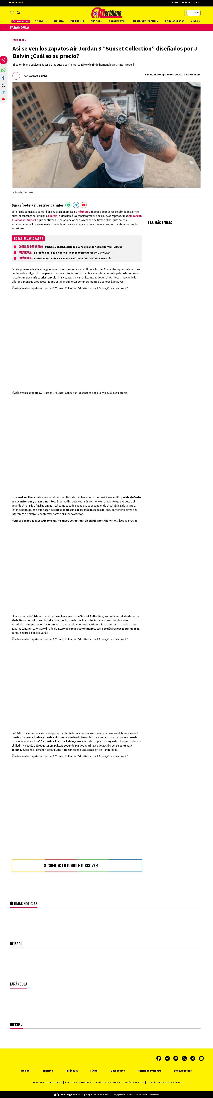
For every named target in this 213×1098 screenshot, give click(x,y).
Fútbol (94, 1070)
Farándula (19, 40)
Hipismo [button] (58, 21)
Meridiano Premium (149, 1070)
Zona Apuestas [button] (175, 21)
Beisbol (25, 1070)
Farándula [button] (77, 21)
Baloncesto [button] (117, 21)
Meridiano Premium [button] (146, 21)
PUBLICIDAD (174, 1082)
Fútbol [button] (96, 21)
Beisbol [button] (40, 21)
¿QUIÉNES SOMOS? (134, 1082)
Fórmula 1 (84, 212)
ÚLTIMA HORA (21, 21)
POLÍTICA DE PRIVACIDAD (78, 1082)
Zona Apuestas (183, 1070)
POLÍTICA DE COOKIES (108, 1082)
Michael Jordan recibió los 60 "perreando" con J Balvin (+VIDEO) (83, 246)
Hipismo (48, 1070)
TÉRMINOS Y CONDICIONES (47, 1082)
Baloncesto (118, 1070)
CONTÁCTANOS (155, 1082)
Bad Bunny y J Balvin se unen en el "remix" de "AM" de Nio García (72, 258)
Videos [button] (195, 21)
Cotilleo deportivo (31, 247)
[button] (3, 70)
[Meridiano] (106, 12)
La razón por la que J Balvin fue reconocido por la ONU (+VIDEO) (72, 252)
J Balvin (52, 216)
